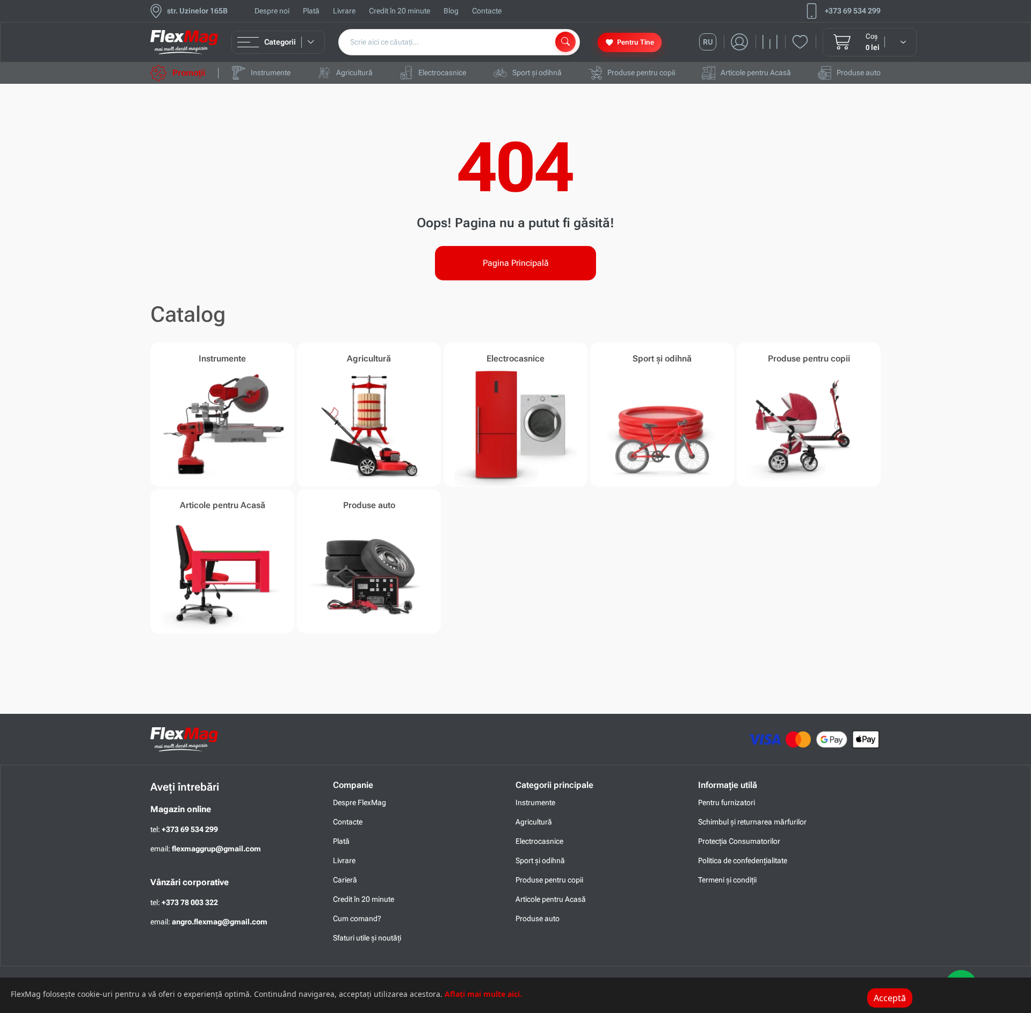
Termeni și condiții (727, 879)
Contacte (487, 10)
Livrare (344, 10)
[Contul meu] (743, 41)
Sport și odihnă (540, 860)
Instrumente (535, 802)
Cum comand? (357, 918)
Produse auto (538, 918)
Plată (311, 10)
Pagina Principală (516, 263)
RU (708, 42)
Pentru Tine (635, 42)
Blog (451, 10)
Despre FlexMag (359, 802)
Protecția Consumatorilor (739, 841)
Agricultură (534, 821)
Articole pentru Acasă (551, 899)
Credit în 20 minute (399, 10)
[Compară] (774, 41)
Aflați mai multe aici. (483, 994)
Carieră (345, 879)
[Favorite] (804, 41)
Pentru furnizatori (726, 802)
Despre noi (272, 10)
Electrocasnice (539, 841)
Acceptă (890, 998)
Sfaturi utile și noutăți (367, 938)
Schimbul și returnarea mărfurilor (752, 821)
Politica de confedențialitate (742, 860)
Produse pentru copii (549, 879)
